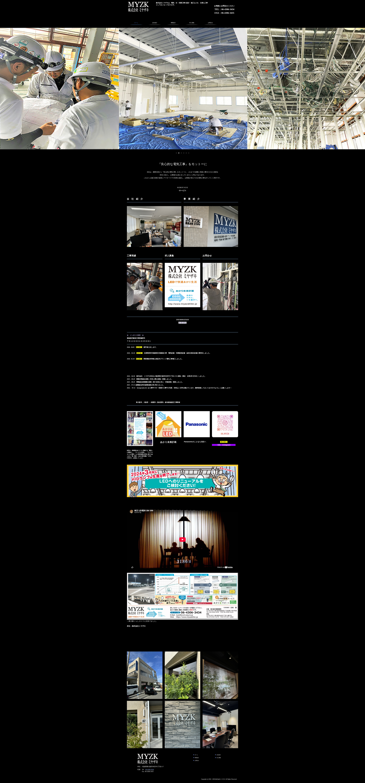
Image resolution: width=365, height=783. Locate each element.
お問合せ (210, 22)
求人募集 (191, 22)
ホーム (136, 22)
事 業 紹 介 (192, 199)
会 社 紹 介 (135, 199)
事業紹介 (173, 22)
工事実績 (131, 255)
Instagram (226, 445)
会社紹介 (154, 22)
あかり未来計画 (168, 442)
